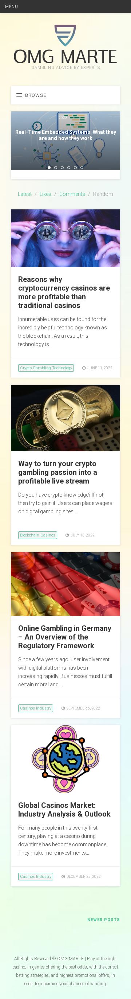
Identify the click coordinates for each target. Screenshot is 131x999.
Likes (45, 194)
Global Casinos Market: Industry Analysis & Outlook (64, 809)
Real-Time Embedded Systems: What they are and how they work (65, 135)
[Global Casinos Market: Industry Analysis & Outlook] (65, 791)
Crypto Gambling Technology (46, 368)
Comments (72, 194)
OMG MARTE (70, 958)
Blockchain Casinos (37, 535)
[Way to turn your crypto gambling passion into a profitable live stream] (65, 449)
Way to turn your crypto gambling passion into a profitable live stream (57, 472)
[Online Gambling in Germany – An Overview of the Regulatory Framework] (65, 614)
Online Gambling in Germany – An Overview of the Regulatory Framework (64, 637)
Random (103, 194)
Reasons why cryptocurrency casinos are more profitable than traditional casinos (64, 292)
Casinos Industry (35, 708)
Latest (25, 194)
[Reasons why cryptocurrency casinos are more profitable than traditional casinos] (65, 265)
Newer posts (103, 919)
